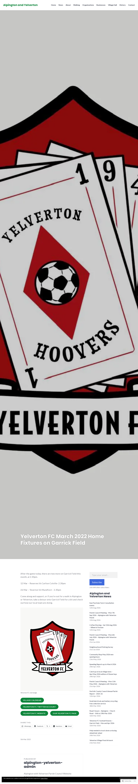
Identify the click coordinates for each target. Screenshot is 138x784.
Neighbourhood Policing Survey (101, 647)
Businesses (100, 5)
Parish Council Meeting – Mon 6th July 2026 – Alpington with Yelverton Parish (102, 637)
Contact (131, 5)
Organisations (88, 5)
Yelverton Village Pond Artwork (101, 740)
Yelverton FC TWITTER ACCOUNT (39, 707)
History (122, 5)
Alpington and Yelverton (20, 5)
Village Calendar (32, 700)
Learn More (44, 778)
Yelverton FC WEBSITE (34, 713)
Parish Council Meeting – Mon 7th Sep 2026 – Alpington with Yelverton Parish (102, 615)
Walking (76, 5)
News (61, 5)
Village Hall (112, 5)
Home (53, 5)
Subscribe (97, 582)
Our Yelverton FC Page (64, 713)
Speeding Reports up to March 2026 (102, 664)
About (68, 5)
